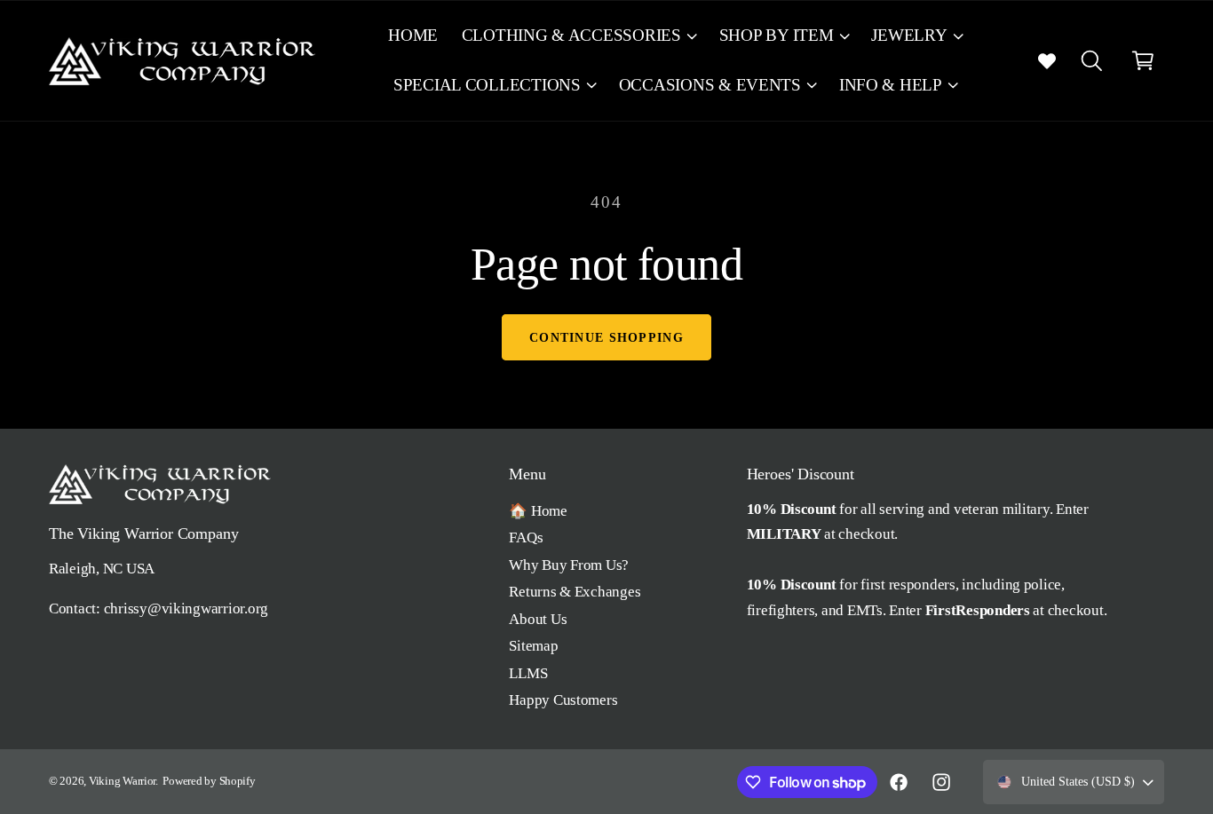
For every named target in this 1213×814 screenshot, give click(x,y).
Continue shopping (606, 337)
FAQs (526, 537)
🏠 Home (538, 510)
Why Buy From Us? (569, 565)
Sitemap (533, 645)
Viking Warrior (122, 781)
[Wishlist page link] (1047, 60)
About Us (538, 619)
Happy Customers (563, 700)
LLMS (528, 673)
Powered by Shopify (209, 781)
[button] (578, 36)
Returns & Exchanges (574, 591)
